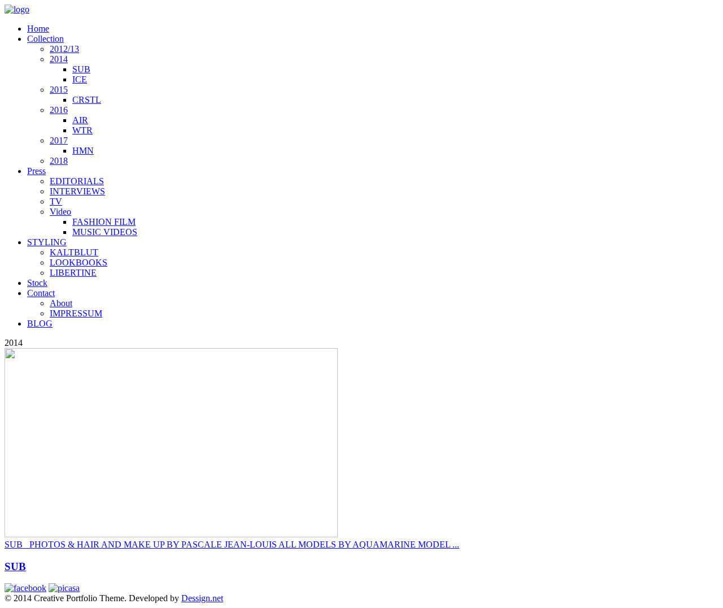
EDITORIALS (77, 181)
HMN (83, 150)
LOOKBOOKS (78, 262)
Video (60, 211)
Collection (45, 39)
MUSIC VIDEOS (104, 232)
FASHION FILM (104, 222)
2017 (59, 140)
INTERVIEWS (77, 191)
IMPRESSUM (76, 313)
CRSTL (86, 100)
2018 (59, 161)
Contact (41, 293)
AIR (80, 120)
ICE (79, 79)
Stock (37, 283)
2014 (59, 59)
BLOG (40, 323)
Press (36, 171)
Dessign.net (202, 598)
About (61, 303)
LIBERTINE (73, 272)
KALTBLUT (74, 252)
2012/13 (64, 49)
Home (38, 28)
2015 (59, 89)
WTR (82, 130)
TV (56, 201)
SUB (81, 69)
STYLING (47, 242)
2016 (59, 110)
